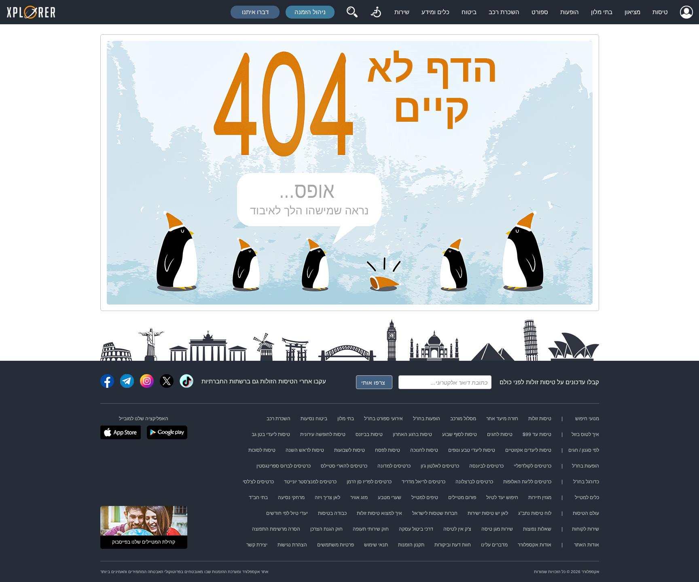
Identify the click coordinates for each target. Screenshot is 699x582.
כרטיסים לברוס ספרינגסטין (283, 466)
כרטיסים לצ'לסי (258, 482)
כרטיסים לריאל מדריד (423, 482)
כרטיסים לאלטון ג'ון (440, 466)
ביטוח (469, 11)
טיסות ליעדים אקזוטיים (528, 450)
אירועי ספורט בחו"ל (383, 418)
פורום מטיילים (462, 497)
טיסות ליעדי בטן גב (271, 434)
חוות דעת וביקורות (452, 545)
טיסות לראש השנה (305, 450)
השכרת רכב (504, 11)
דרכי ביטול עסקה (416, 529)
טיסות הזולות (277, 381)
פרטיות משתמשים (335, 545)
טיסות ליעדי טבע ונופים (471, 450)
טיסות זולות (540, 382)
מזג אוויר (359, 497)
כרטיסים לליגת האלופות (527, 482)
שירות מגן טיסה (497, 529)
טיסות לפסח (387, 450)
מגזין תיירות (539, 497)
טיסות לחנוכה (424, 450)
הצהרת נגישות (292, 545)
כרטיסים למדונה (394, 466)
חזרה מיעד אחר (502, 418)
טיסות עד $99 (537, 434)
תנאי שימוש (376, 545)
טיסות (660, 11)
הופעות (569, 11)
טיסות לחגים (500, 434)
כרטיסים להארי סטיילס (344, 466)
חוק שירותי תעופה (371, 529)
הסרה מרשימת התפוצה (276, 529)
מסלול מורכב (463, 418)
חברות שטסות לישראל (435, 513)
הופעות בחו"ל (426, 418)
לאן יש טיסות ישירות (488, 513)
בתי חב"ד (258, 497)
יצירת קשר (256, 545)
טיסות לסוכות (261, 450)
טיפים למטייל (424, 497)
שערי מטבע (389, 497)
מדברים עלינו (494, 545)
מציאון (632, 11)
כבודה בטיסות (332, 513)
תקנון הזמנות (411, 545)
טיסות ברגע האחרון (412, 434)
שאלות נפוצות (537, 529)
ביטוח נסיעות (314, 418)
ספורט (540, 11)
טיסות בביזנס (369, 434)
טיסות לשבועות (349, 450)
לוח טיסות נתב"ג (534, 513)
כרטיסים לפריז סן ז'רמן (369, 482)
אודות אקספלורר (534, 545)
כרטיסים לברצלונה (474, 482)
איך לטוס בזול (585, 434)
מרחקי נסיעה (291, 497)
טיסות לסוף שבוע (459, 434)
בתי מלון (601, 11)
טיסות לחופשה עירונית (322, 434)
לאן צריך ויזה (327, 497)
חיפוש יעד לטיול (502, 497)
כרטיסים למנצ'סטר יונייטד (310, 482)
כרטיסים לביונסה (486, 466)
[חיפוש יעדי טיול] (352, 12)
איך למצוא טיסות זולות (379, 513)
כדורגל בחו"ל (586, 482)
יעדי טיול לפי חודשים (287, 513)
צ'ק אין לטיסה (457, 529)
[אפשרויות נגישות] (375, 12)
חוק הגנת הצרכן (326, 529)
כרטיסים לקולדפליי (532, 466)
